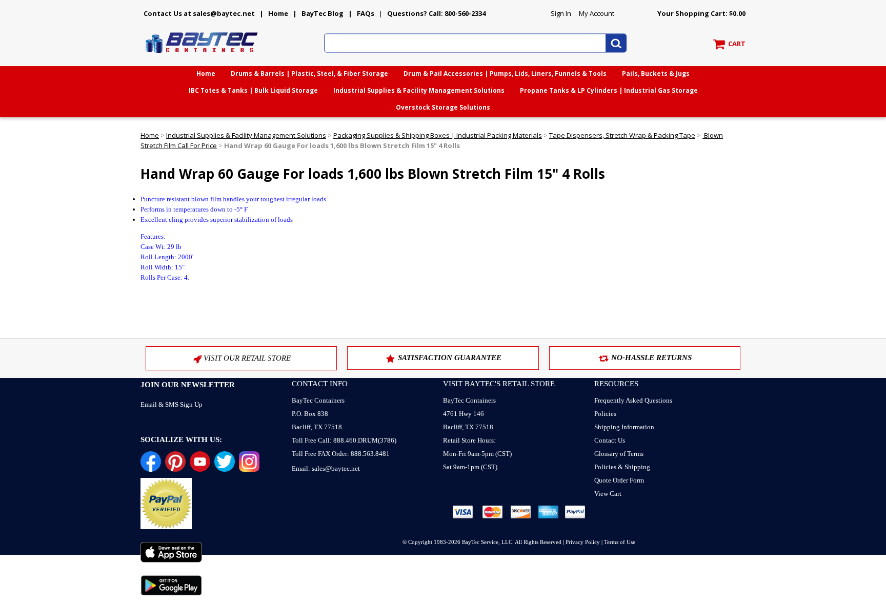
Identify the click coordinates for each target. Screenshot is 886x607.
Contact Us (609, 440)
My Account (596, 13)
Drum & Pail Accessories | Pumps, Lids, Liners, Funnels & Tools (505, 73)
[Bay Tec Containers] (202, 55)
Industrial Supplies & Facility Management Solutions (419, 90)
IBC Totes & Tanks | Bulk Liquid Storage (253, 90)
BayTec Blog (322, 13)
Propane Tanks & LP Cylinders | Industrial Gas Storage (609, 90)
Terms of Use (619, 542)
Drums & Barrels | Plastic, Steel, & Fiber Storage (309, 73)
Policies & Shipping (622, 467)
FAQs (365, 13)
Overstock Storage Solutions (443, 107)
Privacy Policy (583, 542)
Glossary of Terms (618, 453)
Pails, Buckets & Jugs (656, 73)
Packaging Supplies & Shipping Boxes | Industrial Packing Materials (437, 135)
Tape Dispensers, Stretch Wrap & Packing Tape (622, 135)
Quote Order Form (619, 480)
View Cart (607, 493)
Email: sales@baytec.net (326, 468)
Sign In (561, 13)
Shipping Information (624, 427)
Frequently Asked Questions (633, 400)
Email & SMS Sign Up (171, 404)
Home (278, 13)
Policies (605, 413)
